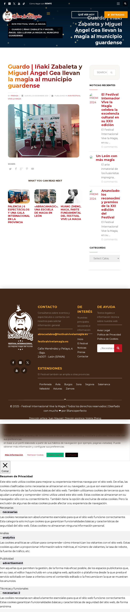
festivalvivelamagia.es (53, 341)
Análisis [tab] (4, 533)
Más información (14, 455)
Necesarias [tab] (6, 507)
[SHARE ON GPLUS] (21, 168)
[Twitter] (14, 3)
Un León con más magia (106, 158)
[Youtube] (17, 370)
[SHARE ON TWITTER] (10, 168)
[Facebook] (4, 3)
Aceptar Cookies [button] (55, 455)
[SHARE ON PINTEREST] (27, 168)
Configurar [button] (72, 455)
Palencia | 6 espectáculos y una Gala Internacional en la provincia (19, 214)
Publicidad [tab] (7, 558)
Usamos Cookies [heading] (64, 430)
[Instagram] (9, 3)
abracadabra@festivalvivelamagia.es (63, 334)
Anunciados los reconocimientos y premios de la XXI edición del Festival (115, 204)
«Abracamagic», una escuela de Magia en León (46, 211)
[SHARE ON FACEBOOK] (15, 168)
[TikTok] (23, 3)
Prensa (15, 96)
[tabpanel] (65, 521)
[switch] (1, 512)
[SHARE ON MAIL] (32, 168)
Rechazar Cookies (35, 455)
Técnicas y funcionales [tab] (14, 588)
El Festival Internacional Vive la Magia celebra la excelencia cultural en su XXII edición (112, 110)
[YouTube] (19, 3)
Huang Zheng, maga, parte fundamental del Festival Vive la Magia (71, 213)
